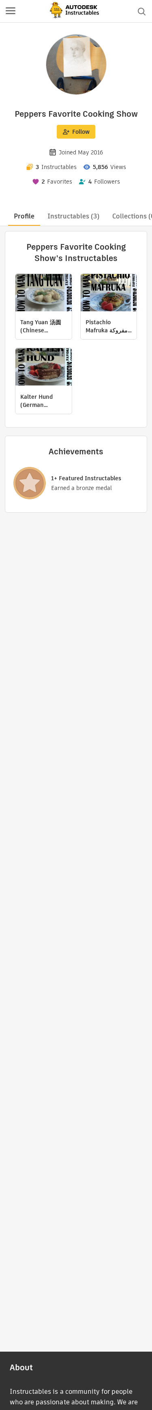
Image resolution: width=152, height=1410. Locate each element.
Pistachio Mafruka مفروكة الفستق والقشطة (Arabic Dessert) (108, 326)
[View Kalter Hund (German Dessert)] (43, 367)
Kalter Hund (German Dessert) (36, 401)
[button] (10, 11)
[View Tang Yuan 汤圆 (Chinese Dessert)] (43, 293)
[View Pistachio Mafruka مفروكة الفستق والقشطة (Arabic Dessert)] (109, 293)
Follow (81, 132)
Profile (24, 216)
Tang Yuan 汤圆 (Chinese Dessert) (40, 326)
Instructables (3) (73, 216)
